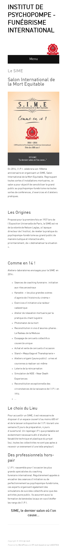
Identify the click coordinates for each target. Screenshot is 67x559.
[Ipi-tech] (52, 49)
